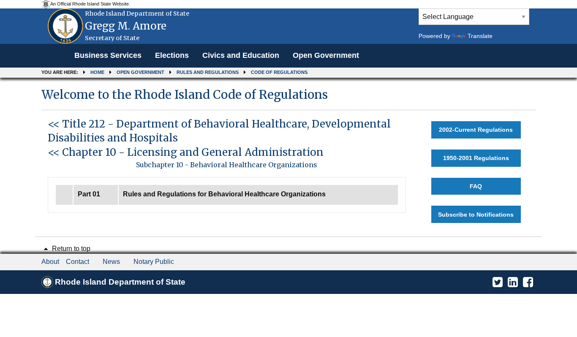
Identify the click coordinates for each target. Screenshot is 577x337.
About (50, 261)
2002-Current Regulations (476, 129)
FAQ (476, 186)
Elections (172, 55)
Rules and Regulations (208, 72)
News (111, 261)
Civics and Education (240, 55)
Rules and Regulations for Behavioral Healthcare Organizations (224, 194)
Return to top (70, 248)
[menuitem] (108, 55)
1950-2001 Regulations (476, 158)
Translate (480, 36)
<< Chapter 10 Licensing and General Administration (186, 152)
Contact (77, 261)
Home (97, 72)
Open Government (326, 55)
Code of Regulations (279, 72)
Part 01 (89, 194)
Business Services (108, 55)
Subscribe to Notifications (476, 214)
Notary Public (153, 261)
